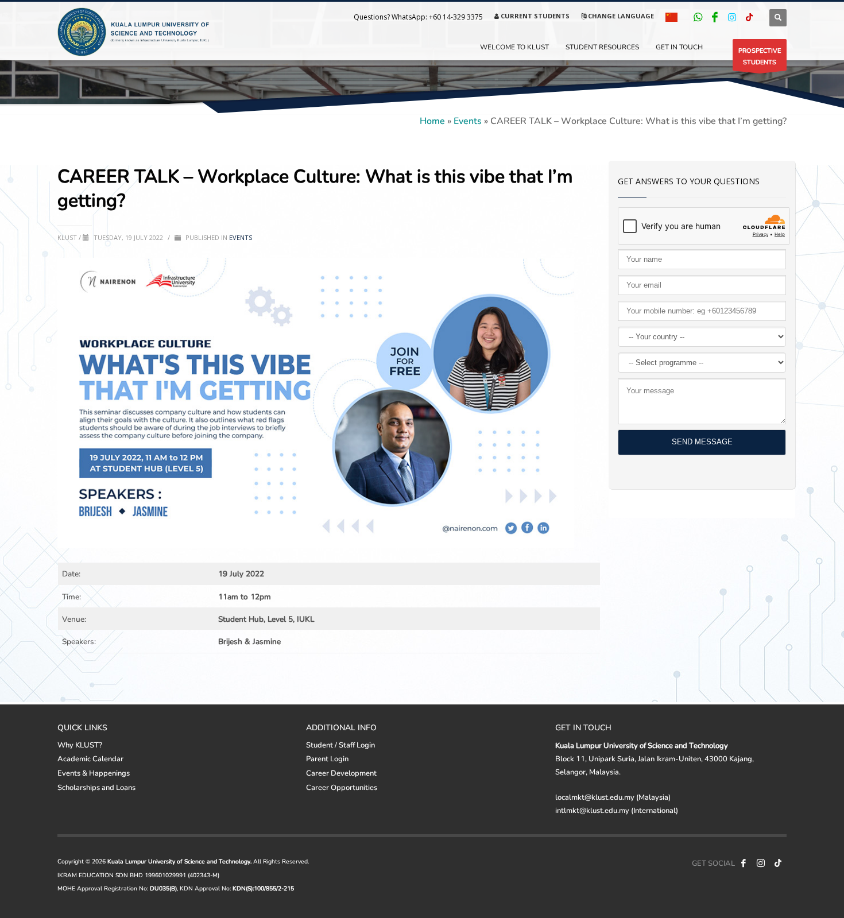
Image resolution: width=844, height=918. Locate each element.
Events (468, 120)
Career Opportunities (341, 787)
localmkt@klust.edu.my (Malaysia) (613, 796)
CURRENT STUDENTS (534, 15)
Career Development (341, 772)
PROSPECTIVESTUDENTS (759, 56)
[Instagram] (732, 17)
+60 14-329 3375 (456, 17)
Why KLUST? (79, 744)
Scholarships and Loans (96, 787)
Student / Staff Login (340, 744)
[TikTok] (749, 17)
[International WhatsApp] (697, 17)
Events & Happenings (93, 772)
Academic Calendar (90, 758)
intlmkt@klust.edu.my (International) (616, 810)
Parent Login (327, 758)
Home (432, 120)
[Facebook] (714, 17)
